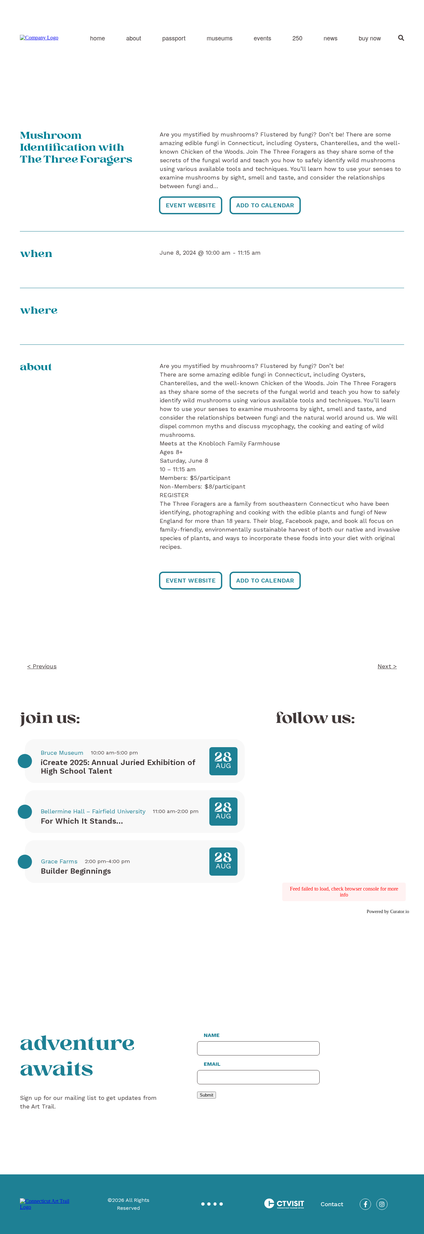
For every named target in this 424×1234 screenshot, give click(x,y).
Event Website (191, 205)
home (97, 37)
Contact (332, 1204)
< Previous (42, 666)
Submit (206, 1095)
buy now (370, 37)
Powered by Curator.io (388, 911)
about (133, 37)
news (331, 37)
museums (220, 37)
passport (174, 37)
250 (297, 37)
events (262, 37)
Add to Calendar (265, 205)
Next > (387, 666)
